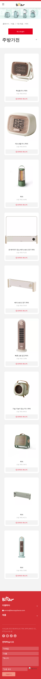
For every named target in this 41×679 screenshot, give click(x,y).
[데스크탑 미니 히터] (21, 124)
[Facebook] (3, 635)
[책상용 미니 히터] (21, 71)
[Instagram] (7, 635)
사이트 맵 (9, 631)
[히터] (21, 177)
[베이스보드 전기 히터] (21, 283)
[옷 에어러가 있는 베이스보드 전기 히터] (21, 230)
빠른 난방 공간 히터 (21, 355)
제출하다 (9, 674)
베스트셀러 (20, 31)
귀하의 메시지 (22, 99)
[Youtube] (15, 635)
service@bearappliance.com (14, 610)
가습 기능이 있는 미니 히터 (22, 408)
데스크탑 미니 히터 (21, 143)
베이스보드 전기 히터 (21, 302)
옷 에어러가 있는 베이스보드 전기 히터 (22, 249)
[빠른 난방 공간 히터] (21, 336)
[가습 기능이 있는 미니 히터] (21, 389)
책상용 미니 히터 (21, 90)
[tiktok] (11, 635)
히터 (21, 196)
